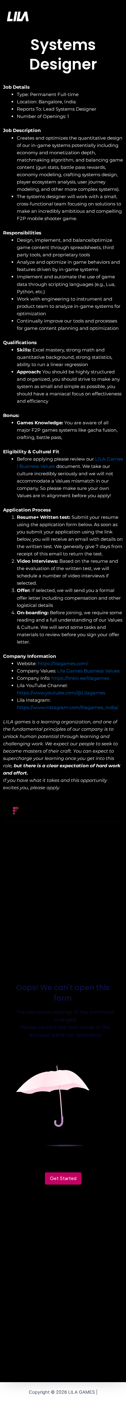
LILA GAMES (51, 15)
